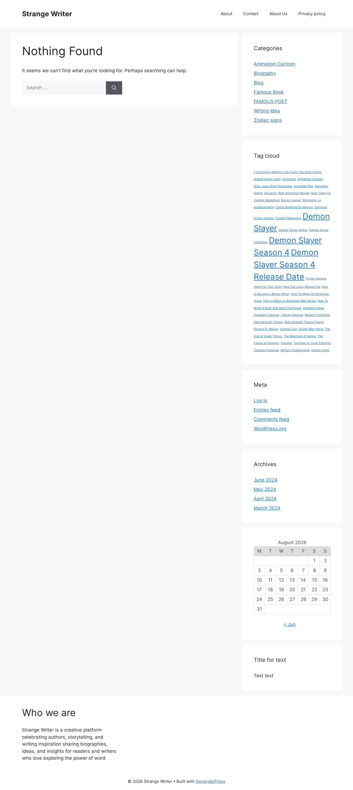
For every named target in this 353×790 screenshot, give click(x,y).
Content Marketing (288, 218)
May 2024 (265, 489)
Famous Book (269, 92)
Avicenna (270, 193)
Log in (260, 400)
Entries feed (267, 410)
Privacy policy (311, 13)
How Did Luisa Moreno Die (301, 287)
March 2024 (267, 508)
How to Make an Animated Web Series (289, 301)
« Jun (290, 624)
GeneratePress (210, 781)
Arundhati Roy (303, 186)
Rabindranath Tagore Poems (304, 322)
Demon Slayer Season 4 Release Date (286, 264)
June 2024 (265, 480)
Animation (289, 179)
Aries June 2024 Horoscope (273, 186)
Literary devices (292, 315)
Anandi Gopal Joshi (267, 179)
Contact (250, 13)
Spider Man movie (310, 329)
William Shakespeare (295, 350)
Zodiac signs (268, 120)
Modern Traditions (317, 315)
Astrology (321, 186)
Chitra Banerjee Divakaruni (294, 207)
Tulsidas (286, 343)
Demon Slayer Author (293, 230)
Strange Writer (47, 14)
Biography (265, 73)
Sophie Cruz (288, 329)
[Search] (114, 88)
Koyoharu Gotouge (266, 315)
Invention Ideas (313, 308)
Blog (258, 82)
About (226, 13)
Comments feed (271, 419)
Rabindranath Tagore (268, 322)
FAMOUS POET (270, 101)
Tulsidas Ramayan (266, 350)
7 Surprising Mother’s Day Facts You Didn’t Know (288, 172)
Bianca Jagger (291, 200)
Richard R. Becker (266, 329)
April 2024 (265, 498)
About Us (278, 13)
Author (258, 193)
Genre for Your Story (268, 287)
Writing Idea (267, 111)
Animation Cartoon (274, 64)
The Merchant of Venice (300, 336)
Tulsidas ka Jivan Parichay (312, 343)
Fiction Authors (316, 278)
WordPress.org (270, 428)
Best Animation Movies (294, 193)
